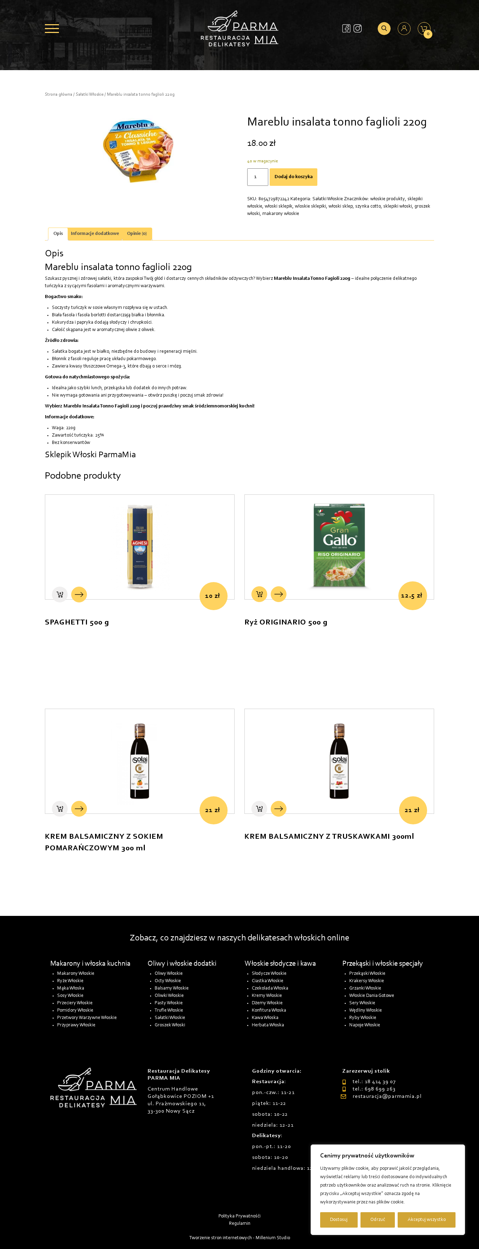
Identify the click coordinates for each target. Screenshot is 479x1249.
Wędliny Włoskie (365, 1010)
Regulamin (239, 1223)
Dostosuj (339, 1219)
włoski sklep (341, 206)
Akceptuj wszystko (427, 1219)
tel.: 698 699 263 (374, 1089)
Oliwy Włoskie (169, 973)
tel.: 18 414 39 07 (374, 1082)
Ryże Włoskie (70, 981)
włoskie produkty (387, 199)
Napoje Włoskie (364, 1025)
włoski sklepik (278, 206)
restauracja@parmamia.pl (387, 1096)
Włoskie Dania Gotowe (371, 995)
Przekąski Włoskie (367, 973)
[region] (388, 1190)
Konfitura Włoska (269, 1010)
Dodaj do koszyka (293, 177)
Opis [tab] (58, 233)
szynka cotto (368, 206)
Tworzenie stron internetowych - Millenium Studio (239, 1238)
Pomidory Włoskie (75, 1010)
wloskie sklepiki (310, 206)
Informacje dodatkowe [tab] (95, 233)
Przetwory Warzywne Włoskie (87, 1017)
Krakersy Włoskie (366, 981)
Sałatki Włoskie (89, 94)
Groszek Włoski (170, 1025)
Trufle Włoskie (169, 1010)
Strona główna (58, 94)
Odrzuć (377, 1219)
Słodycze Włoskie (269, 973)
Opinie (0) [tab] (137, 233)
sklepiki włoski (397, 206)
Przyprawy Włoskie (76, 1025)
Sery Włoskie (362, 1003)
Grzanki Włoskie (365, 988)
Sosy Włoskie (70, 995)
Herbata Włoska (268, 1025)
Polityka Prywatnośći (239, 1216)
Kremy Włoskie (267, 995)
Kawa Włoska (265, 1017)
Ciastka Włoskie (267, 981)
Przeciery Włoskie (75, 1003)
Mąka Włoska (70, 988)
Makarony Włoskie (75, 973)
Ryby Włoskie (362, 1017)
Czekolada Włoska (270, 988)
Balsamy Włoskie (172, 988)
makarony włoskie (280, 213)
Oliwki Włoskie (169, 995)
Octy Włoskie (168, 981)
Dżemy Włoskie (267, 1003)
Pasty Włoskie (169, 1003)
